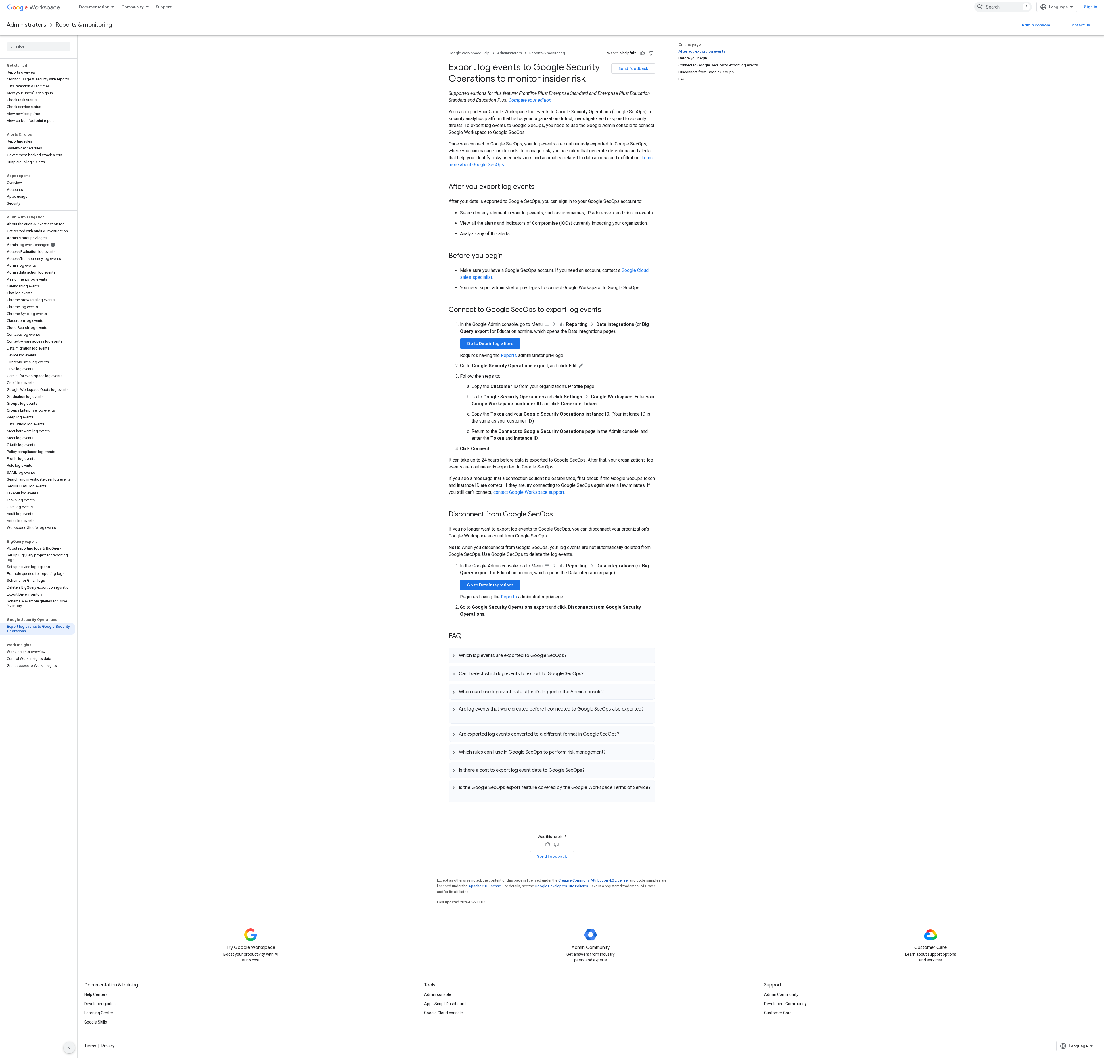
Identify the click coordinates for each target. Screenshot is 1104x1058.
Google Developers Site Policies (561, 886)
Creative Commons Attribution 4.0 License (593, 880)
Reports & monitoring (83, 24)
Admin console (1035, 25)
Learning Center (98, 1013)
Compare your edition (530, 100)
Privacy (108, 1046)
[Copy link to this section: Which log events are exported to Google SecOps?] (572, 655)
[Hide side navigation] (69, 1047)
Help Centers (96, 994)
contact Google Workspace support (528, 492)
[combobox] (1003, 7)
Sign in (1090, 7)
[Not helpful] (651, 53)
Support (164, 6)
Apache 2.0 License (484, 886)
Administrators (26, 24)
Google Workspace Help (469, 53)
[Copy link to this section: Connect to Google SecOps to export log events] (607, 310)
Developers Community (785, 1003)
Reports (509, 355)
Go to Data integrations (490, 343)
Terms (90, 1046)
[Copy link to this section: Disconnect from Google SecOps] (558, 514)
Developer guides (100, 1003)
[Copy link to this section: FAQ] (467, 636)
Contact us (1079, 25)
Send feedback (633, 68)
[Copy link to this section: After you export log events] (540, 187)
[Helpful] (642, 53)
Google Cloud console (443, 1013)
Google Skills (95, 1022)
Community (132, 6)
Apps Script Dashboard (445, 1003)
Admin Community (781, 994)
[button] (552, 655)
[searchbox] (38, 46)
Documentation (94, 6)
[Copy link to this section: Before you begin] (508, 256)
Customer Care (778, 1013)
